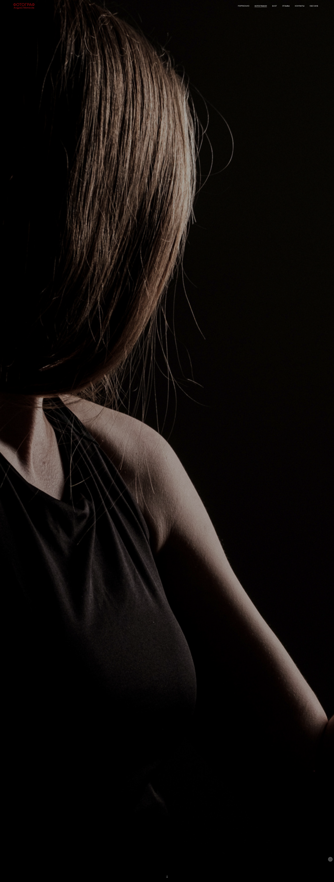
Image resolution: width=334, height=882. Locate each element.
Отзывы (286, 6)
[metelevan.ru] (24, 6)
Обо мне (314, 6)
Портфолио (243, 6)
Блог (274, 6)
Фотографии (261, 6)
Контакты (299, 6)
